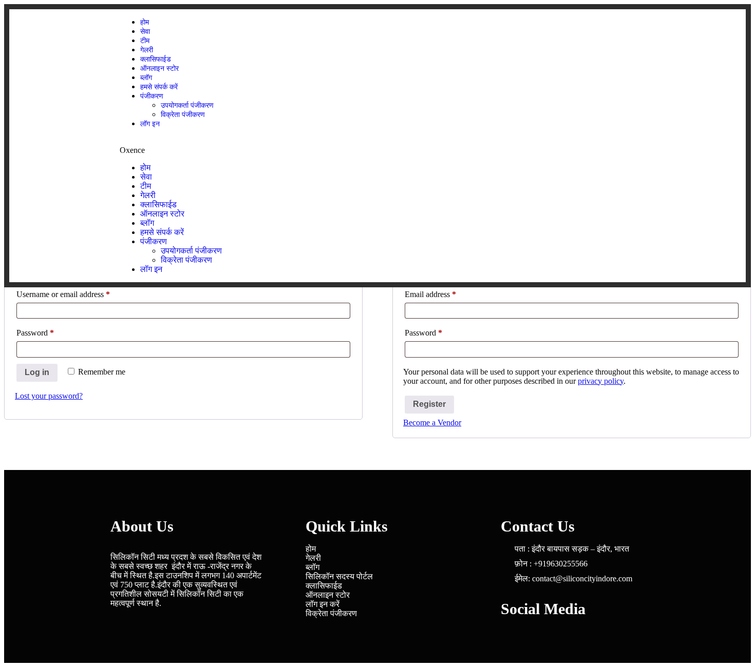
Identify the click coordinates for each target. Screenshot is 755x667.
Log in (37, 372)
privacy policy (601, 381)
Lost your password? (49, 395)
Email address (445, 292)
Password (49, 331)
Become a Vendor (432, 422)
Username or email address (77, 292)
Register (429, 404)
